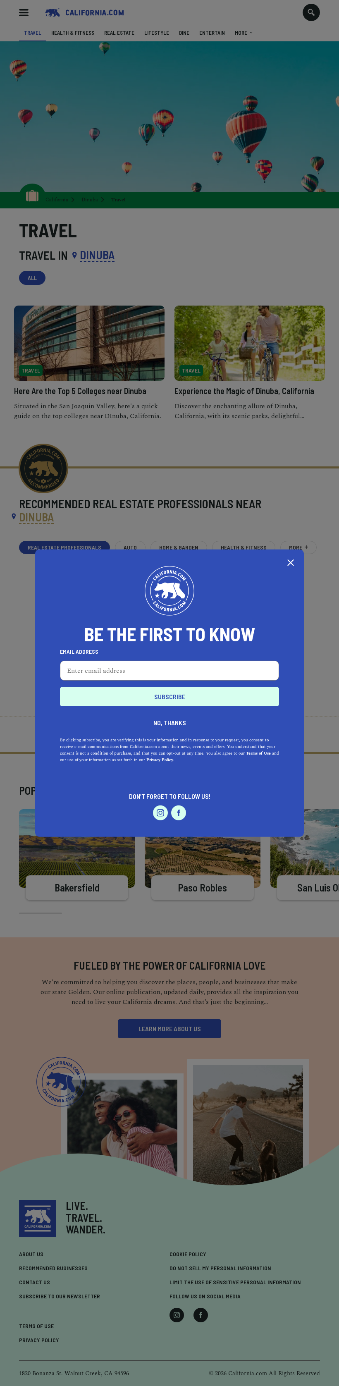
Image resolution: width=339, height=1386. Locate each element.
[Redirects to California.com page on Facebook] (178, 812)
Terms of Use (258, 753)
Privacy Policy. (160, 759)
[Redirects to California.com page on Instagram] (160, 812)
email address (79, 651)
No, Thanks (169, 722)
